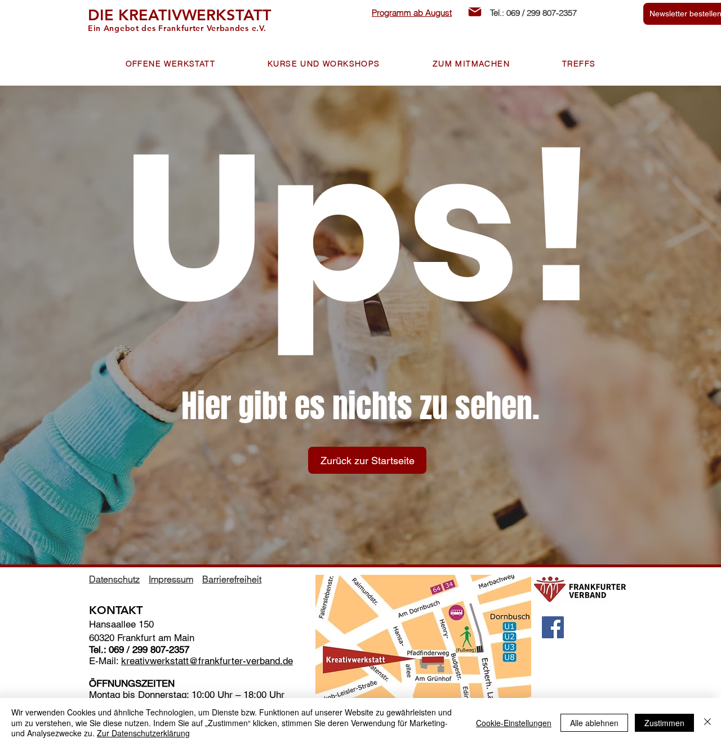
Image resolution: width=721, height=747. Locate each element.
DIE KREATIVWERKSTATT (180, 15)
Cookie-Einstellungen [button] (513, 722)
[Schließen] (707, 722)
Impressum (171, 579)
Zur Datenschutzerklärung (143, 733)
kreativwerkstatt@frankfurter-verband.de (207, 660)
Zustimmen (664, 722)
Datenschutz (114, 579)
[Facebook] (553, 627)
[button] (170, 64)
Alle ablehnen (594, 722)
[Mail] (475, 12)
